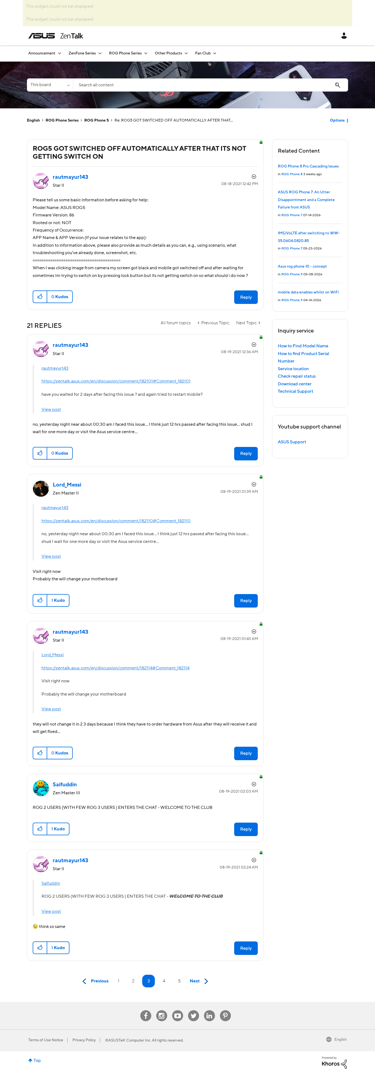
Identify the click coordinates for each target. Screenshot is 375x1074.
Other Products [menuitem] (168, 53)
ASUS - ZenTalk (55, 36)
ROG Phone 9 (292, 274)
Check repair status (297, 376)
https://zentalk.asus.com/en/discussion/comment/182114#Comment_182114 (115, 668)
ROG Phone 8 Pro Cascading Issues (308, 166)
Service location (293, 369)
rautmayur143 (54, 368)
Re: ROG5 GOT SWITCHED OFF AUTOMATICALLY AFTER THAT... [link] (173, 120)
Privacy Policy (84, 1040)
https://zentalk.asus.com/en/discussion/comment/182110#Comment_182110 (116, 521)
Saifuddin (50, 883)
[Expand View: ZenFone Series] (100, 53)
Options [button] (337, 120)
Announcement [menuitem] (41, 53)
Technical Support (295, 391)
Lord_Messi (52, 655)
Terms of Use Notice (45, 1040)
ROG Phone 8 (292, 174)
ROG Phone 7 (291, 215)
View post (51, 409)
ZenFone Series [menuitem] (82, 53)
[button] (40, 297)
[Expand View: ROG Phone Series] (146, 53)
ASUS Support (292, 442)
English (33, 120)
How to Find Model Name (303, 346)
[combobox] (210, 85)
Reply (246, 297)
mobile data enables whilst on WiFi (308, 292)
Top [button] (37, 1060)
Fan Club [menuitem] (203, 53)
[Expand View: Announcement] (59, 53)
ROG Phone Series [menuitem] (125, 53)
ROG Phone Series (62, 120)
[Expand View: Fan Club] (214, 53)
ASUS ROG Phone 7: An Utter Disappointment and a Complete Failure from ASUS (306, 200)
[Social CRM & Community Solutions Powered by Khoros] (334, 1062)
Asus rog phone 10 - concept (302, 266)
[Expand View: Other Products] (186, 53)
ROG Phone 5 (96, 120)
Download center (295, 384)
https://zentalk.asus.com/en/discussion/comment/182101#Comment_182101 (116, 381)
